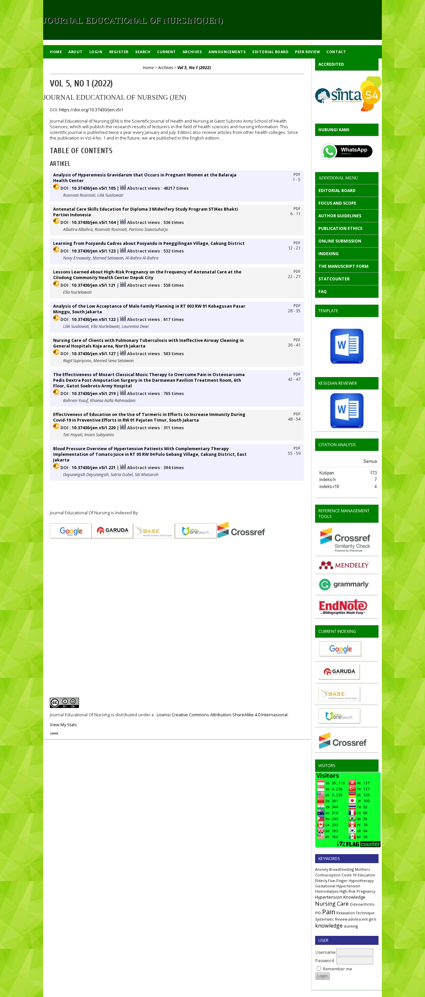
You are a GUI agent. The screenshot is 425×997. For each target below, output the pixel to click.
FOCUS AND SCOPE (337, 203)
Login (96, 51)
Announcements (227, 51)
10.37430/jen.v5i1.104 (94, 222)
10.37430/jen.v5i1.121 (94, 285)
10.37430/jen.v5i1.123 (94, 251)
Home (56, 51)
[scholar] (369, 493)
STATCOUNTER (334, 279)
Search (142, 51)
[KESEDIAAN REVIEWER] (346, 410)
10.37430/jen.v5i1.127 (94, 353)
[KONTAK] (347, 151)
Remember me (337, 969)
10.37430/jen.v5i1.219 (94, 393)
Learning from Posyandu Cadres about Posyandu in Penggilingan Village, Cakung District (149, 243)
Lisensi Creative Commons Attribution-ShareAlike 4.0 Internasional (222, 715)
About (75, 51)
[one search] (339, 722)
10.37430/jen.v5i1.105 (94, 188)
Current (166, 51)
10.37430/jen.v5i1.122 (94, 319)
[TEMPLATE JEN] (347, 346)
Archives (192, 51)
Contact (336, 51)
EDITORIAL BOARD (337, 190)
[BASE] (339, 700)
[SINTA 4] (347, 93)
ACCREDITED (331, 64)
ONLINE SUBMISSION (339, 241)
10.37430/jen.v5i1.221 (94, 467)
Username (325, 952)
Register (118, 51)
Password (324, 960)
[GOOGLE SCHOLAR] (339, 655)
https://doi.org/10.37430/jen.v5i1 (91, 110)
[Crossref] (342, 747)
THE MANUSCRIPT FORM (343, 266)
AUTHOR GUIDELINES (339, 216)
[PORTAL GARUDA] (339, 678)
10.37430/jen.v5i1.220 (94, 428)
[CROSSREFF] (241, 537)
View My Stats (63, 725)
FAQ (322, 291)
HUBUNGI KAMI (333, 130)
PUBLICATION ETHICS (340, 228)
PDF (297, 174)
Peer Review (307, 51)
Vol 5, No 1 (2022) (194, 67)
